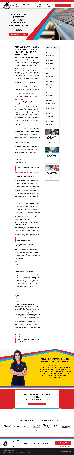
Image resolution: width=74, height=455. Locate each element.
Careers (45, 443)
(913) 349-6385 (19, 30)
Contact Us (36, 443)
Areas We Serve (29, 5)
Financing (26, 443)
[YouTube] (68, 446)
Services (12, 5)
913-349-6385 (68, 1)
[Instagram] (63, 446)
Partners (58, 1)
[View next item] (40, 431)
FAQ (63, 1)
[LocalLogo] (6, 5)
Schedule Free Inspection (63, 5)
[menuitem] (12, 5)
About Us (23, 5)
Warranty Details (52, 178)
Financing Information (52, 160)
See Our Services (52, 142)
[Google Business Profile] (58, 446)
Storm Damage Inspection (39, 5)
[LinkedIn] (65, 446)
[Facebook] (60, 446)
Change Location (50, 1)
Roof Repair (17, 5)
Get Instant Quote (50, 5)
